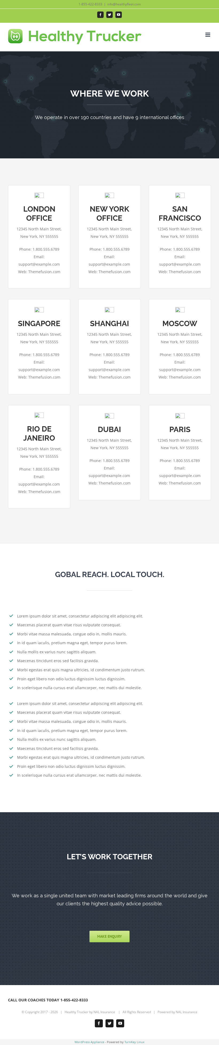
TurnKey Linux (134, 1042)
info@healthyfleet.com (124, 4)
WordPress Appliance (89, 1042)
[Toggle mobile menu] (208, 34)
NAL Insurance (104, 1012)
